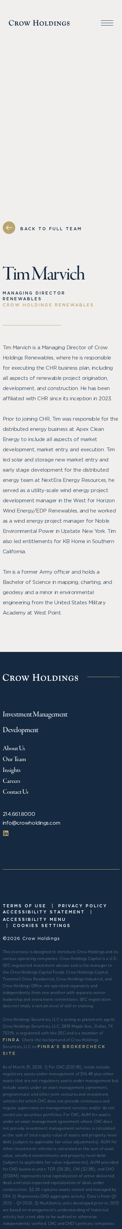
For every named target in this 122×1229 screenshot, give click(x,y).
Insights (12, 770)
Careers (11, 781)
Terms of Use (24, 906)
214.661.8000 (19, 814)
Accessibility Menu (34, 919)
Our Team (14, 759)
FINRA (11, 1040)
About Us (14, 748)
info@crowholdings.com (31, 823)
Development (20, 730)
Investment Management (35, 715)
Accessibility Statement (44, 912)
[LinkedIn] (6, 832)
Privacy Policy (82, 906)
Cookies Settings (42, 925)
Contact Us (15, 792)
